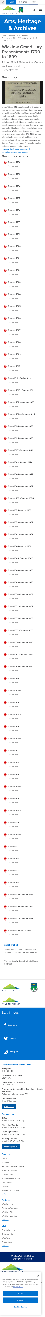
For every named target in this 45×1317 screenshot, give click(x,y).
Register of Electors (10, 1190)
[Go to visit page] (33, 987)
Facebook (12, 1025)
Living (11, 2)
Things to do (7, 1234)
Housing (5, 1158)
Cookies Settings (21, 1307)
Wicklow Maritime (9, 1216)
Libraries (5, 1186)
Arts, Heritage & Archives (13, 1166)
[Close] (38, 1276)
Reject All (20, 1300)
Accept (21, 1293)
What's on (6, 1238)
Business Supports (10, 1208)
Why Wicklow (8, 1204)
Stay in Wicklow (9, 1230)
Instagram (14, 1052)
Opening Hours (11, 1147)
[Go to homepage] (11, 1001)
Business (23, 2)
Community (7, 1182)
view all (5, 1194)
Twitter (13, 1038)
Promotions (7, 1242)
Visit (34, 2)
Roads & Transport (10, 1170)
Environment (7, 1174)
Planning (6, 1162)
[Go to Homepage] (11, 987)
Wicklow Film (8, 1212)
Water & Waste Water (11, 1178)
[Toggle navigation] (41, 10)
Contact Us (9, 1106)
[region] (20, 1293)
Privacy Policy (18, 1287)
